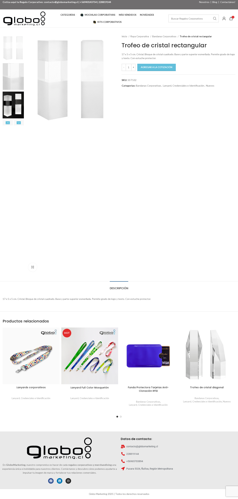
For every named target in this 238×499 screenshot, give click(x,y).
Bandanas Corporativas (164, 36)
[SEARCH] (215, 18)
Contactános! (227, 2)
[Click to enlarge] (32, 267)
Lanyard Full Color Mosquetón (90, 387)
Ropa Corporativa (139, 36)
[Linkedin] (59, 481)
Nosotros (204, 2)
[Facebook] (51, 481)
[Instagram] (68, 481)
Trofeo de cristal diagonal (207, 387)
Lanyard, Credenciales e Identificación (183, 85)
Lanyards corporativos (31, 387)
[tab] (119, 286)
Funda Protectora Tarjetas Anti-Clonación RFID (148, 389)
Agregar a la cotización (156, 67)
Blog (214, 2)
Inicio (125, 36)
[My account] (224, 18)
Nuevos (210, 85)
